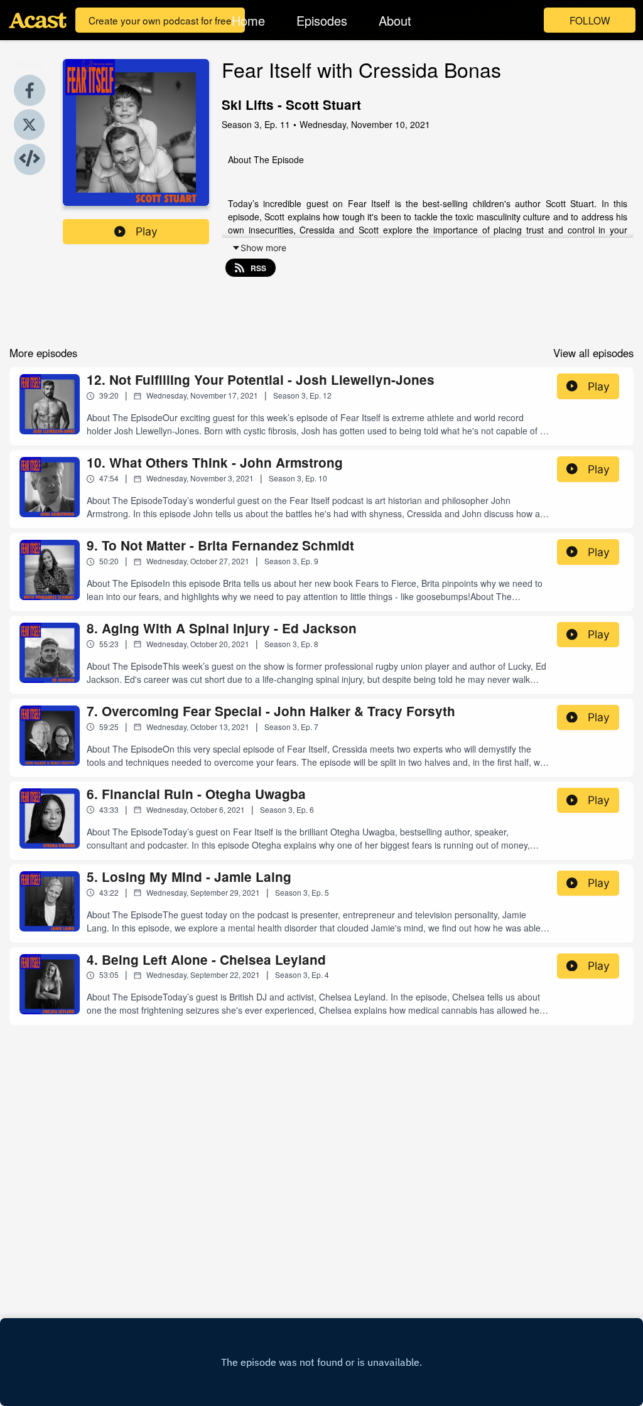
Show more (263, 247)
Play (147, 231)
